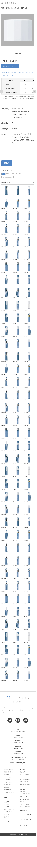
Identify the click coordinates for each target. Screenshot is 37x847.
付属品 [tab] (6, 162)
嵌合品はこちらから (9, 66)
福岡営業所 (18, 746)
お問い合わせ (23, 810)
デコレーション (8, 782)
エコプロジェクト (9, 792)
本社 (18, 729)
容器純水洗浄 (7, 790)
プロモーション (8, 785)
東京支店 (18, 735)
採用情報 (22, 789)
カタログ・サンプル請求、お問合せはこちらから (16, 73)
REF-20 (8, 174)
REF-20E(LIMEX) (16, 174)
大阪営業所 (18, 741)
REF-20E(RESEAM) (7, 177)
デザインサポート (9, 777)
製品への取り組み (25, 784)
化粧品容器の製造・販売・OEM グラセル (18, 834)
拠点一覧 (6, 817)
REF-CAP (24, 8)
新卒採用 (22, 801)
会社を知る (23, 791)
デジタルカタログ (25, 774)
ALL (3, 174)
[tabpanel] (17, 425)
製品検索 (16, 8)
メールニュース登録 (16, 710)
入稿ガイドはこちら (7, 75)
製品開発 (6, 774)
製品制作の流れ (8, 772)
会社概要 (6, 802)
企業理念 (6, 806)
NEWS (6, 797)
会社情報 (6, 814)
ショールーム (7, 822)
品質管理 (6, 787)
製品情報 (9, 8)
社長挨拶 (6, 804)
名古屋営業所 (17, 752)
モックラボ (7, 779)
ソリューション (8, 769)
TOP (2, 8)
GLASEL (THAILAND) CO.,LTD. (18, 757)
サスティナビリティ (25, 779)
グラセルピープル (25, 799)
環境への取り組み (25, 781)
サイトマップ (23, 826)
